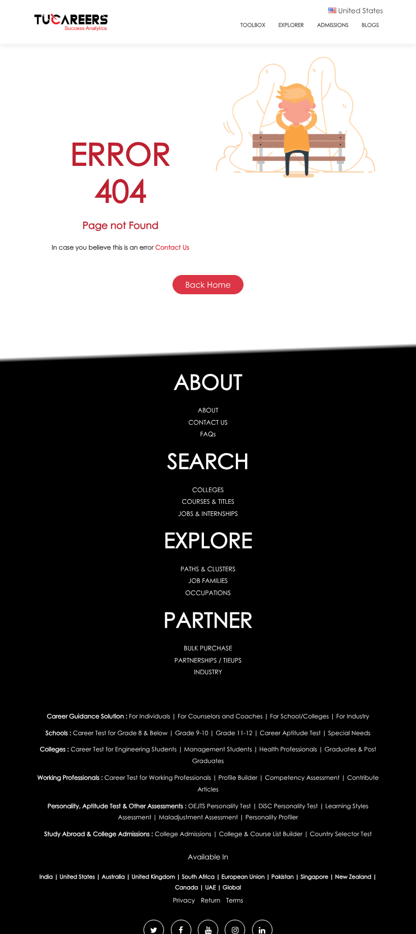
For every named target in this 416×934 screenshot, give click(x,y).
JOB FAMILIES (208, 580)
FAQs (208, 434)
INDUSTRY (208, 672)
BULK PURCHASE (208, 648)
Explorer (291, 25)
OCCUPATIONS (208, 593)
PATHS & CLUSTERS (208, 569)
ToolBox (252, 25)
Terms (235, 900)
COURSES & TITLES (208, 501)
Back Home (208, 285)
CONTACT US (208, 422)
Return (211, 900)
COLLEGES (208, 490)
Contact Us (172, 247)
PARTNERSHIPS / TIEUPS (208, 660)
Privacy (184, 900)
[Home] (71, 24)
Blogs (370, 25)
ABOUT (208, 410)
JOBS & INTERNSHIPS (208, 513)
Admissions (333, 25)
